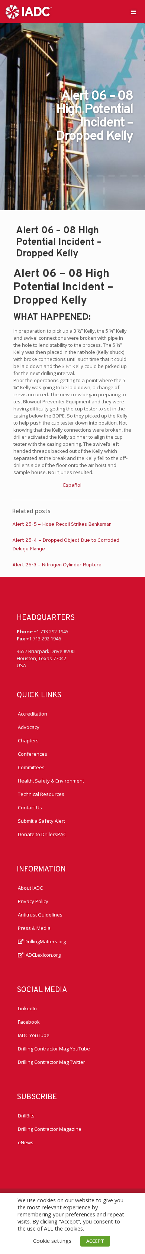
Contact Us (30, 807)
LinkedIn (27, 1008)
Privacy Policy (33, 901)
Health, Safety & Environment (51, 780)
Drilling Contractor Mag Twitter (51, 1062)
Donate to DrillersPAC (42, 834)
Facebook (29, 1021)
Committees (31, 767)
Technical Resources (41, 794)
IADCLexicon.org (42, 954)
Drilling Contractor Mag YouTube (54, 1048)
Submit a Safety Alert (41, 821)
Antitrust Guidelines (40, 914)
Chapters (28, 740)
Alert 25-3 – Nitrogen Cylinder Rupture (57, 565)
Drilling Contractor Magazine (49, 1129)
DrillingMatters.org (44, 941)
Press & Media (34, 928)
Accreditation (32, 713)
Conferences (32, 754)
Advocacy (28, 727)
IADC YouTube (33, 1035)
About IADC (30, 887)
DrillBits (26, 1115)
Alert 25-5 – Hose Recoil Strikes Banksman (62, 524)
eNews (25, 1142)
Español (72, 485)
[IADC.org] (29, 11)
